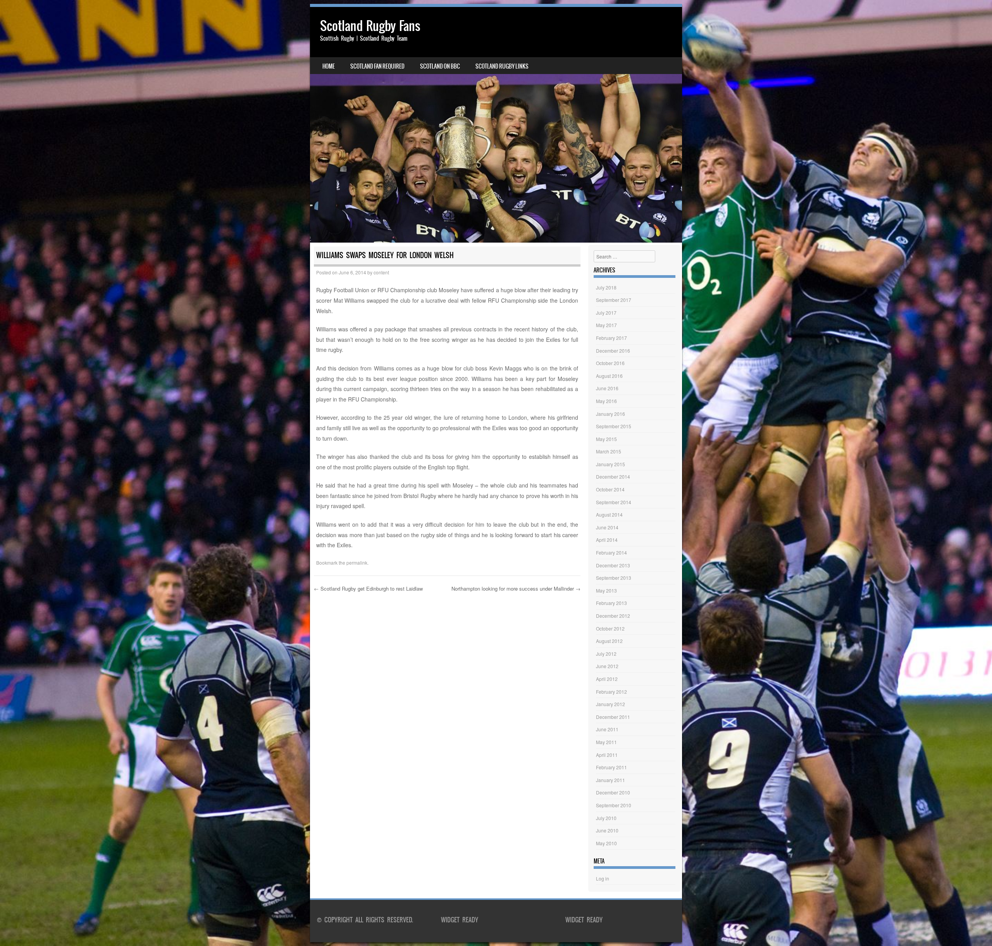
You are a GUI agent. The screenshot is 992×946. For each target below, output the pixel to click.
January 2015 (610, 464)
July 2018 (606, 287)
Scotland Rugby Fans (370, 25)
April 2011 (607, 754)
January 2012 (610, 704)
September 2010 (613, 805)
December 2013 (613, 565)
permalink (356, 562)
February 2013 (611, 603)
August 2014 (609, 514)
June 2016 (607, 388)
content (381, 272)
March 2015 (608, 451)
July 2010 (606, 818)
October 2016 (610, 363)
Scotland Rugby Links (502, 66)
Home (328, 66)
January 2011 (610, 780)
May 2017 (606, 325)
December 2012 (613, 615)
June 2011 (607, 729)
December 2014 (613, 476)
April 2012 (607, 678)
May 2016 (606, 401)
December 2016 (613, 350)
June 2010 (607, 830)
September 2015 (613, 426)
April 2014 (607, 539)
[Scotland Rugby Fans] (496, 125)
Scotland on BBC (440, 66)
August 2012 (609, 641)
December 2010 (613, 792)
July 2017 (606, 312)
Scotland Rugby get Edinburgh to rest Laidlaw (368, 588)
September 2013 (613, 577)
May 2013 (606, 590)
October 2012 (610, 628)
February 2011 (611, 767)
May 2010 (606, 843)
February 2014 (611, 552)
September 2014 (613, 502)
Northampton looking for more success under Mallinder (515, 588)
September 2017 (613, 299)
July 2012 (606, 653)
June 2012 (607, 666)
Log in (602, 878)
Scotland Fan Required (377, 66)
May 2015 (606, 439)
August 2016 (609, 375)
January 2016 (610, 413)
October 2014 (610, 489)
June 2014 (607, 527)
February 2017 (611, 337)
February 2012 (611, 691)
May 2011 (606, 742)
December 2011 (613, 716)
